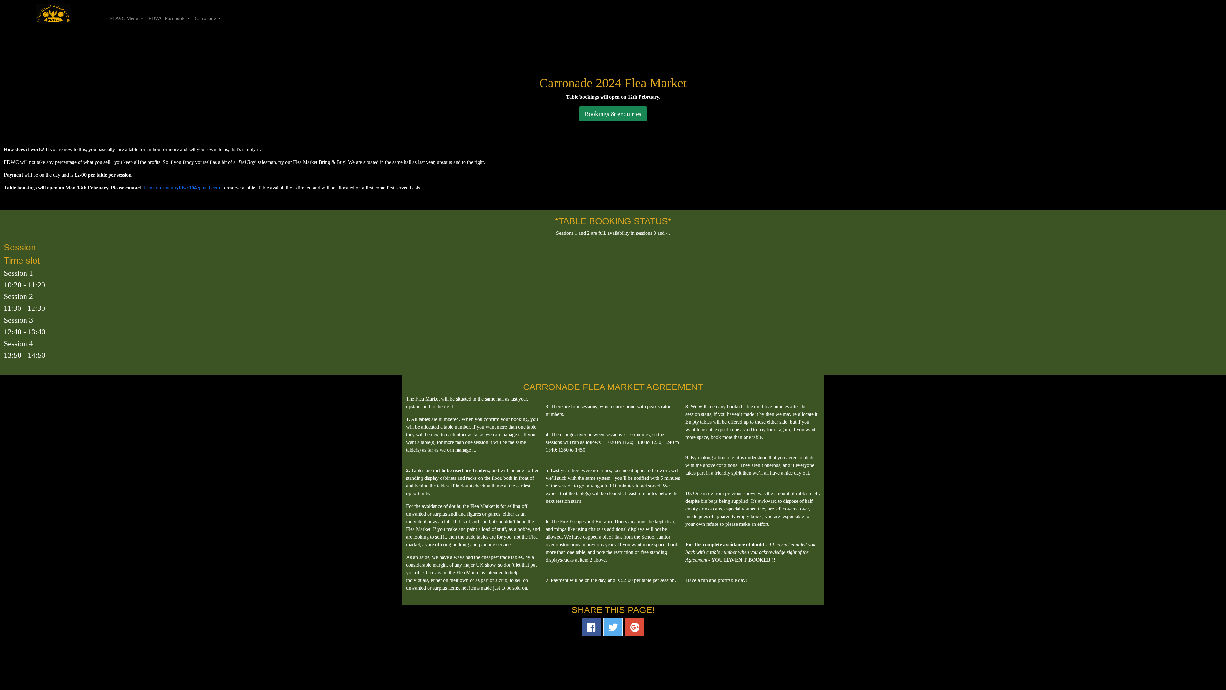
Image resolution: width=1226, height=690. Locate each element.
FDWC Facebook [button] (167, 18)
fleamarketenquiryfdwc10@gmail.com (181, 187)
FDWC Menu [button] (125, 18)
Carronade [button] (206, 18)
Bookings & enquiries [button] (613, 113)
